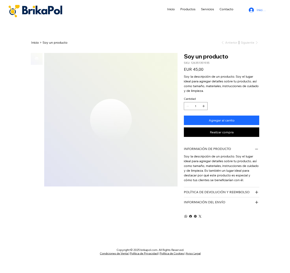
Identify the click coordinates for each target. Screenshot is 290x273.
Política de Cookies (172, 253)
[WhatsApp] (186, 216)
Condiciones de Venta (114, 253)
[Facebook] (191, 216)
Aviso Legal (193, 253)
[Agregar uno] (204, 106)
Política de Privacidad (144, 253)
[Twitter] (200, 216)
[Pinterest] (195, 216)
